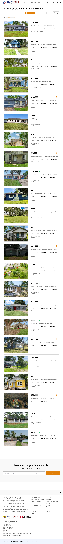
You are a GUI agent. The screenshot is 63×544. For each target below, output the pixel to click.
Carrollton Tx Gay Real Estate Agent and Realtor (14, 505)
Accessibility (27, 541)
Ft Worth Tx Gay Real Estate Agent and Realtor (14, 511)
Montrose (48, 497)
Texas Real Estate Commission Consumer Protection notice (17, 533)
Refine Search (18, 13)
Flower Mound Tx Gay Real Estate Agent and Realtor (15, 509)
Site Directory (6, 532)
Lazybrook (48, 499)
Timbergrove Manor (36, 501)
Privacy (35, 541)
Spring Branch (35, 513)
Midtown (34, 509)
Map (57, 13)
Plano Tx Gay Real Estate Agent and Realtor (13, 497)
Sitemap (5, 530)
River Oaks (48, 509)
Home (25, 2)
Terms (31, 541)
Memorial (34, 511)
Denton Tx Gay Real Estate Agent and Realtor (13, 500)
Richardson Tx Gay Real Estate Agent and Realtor (14, 506)
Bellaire (48, 511)
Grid (49, 13)
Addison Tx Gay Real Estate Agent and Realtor (13, 503)
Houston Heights (36, 497)
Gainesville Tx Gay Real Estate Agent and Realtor (14, 502)
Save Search (31, 13)
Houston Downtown (36, 505)
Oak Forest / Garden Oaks (38, 499)
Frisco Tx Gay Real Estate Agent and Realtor (13, 498)
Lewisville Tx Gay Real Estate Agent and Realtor (14, 508)
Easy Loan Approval (35, 2)
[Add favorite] (56, 22)
